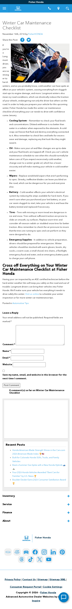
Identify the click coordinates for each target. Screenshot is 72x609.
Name (7, 351)
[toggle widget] (64, 597)
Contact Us (29, 579)
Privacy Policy (13, 579)
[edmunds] (26, 552)
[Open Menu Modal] (4, 8)
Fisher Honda (48, 592)
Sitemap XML (57, 579)
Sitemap (42, 579)
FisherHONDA (35, 34)
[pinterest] (62, 552)
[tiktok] (30, 559)
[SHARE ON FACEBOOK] (22, 40)
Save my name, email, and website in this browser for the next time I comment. (35, 377)
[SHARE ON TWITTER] (29, 40)
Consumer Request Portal (25, 587)
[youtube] (48, 559)
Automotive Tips (20, 303)
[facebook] (35, 552)
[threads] (21, 559)
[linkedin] (53, 552)
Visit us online (32, 294)
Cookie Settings (52, 587)
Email (6, 358)
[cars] (8, 552)
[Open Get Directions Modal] (58, 8)
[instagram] (44, 552)
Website (7, 365)
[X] (39, 559)
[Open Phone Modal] (49, 8)
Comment (9, 344)
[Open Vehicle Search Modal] (67, 8)
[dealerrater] (17, 552)
